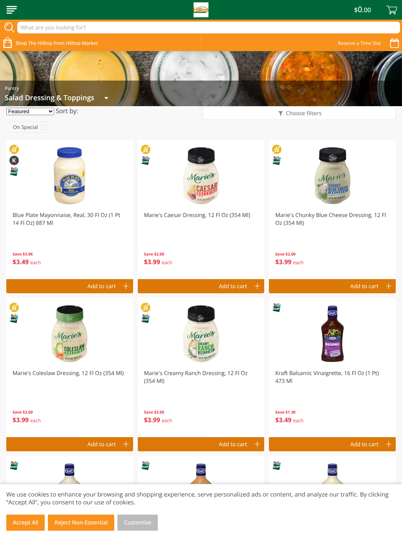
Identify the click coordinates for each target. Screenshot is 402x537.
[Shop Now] (12, 10)
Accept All (25, 522)
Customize (138, 522)
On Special (25, 127)
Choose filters (304, 113)
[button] (69, 209)
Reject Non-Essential (81, 522)
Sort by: (67, 111)
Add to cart (102, 286)
